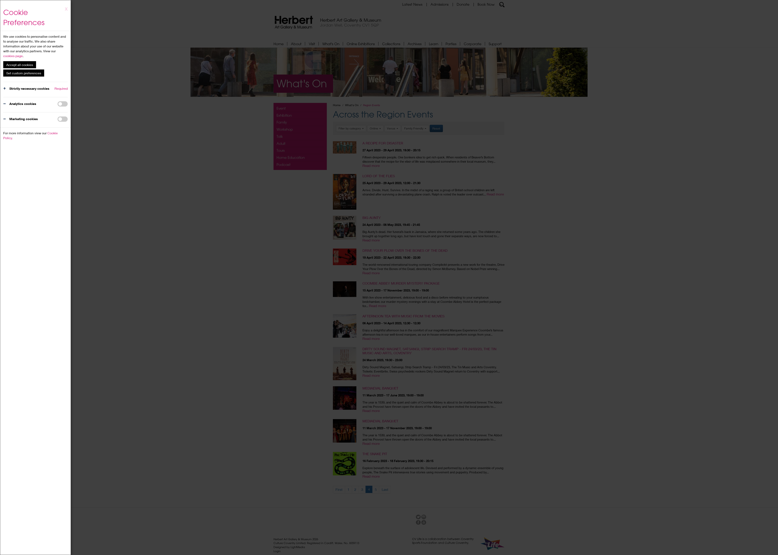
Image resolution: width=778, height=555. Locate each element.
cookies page (13, 56)
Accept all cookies (19, 65)
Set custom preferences (23, 73)
